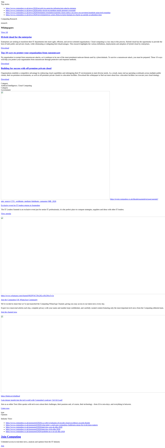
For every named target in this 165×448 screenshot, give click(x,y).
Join (2, 446)
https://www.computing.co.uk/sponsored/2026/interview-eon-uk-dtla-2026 (34, 427)
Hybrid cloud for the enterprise (16, 37)
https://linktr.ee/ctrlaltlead (10, 396)
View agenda (6, 214)
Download (5, 48)
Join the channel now (9, 312)
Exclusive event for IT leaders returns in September (20, 205)
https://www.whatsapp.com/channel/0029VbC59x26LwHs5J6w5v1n (27, 296)
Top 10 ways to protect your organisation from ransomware (30, 52)
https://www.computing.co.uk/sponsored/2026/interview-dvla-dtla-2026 (33, 429)
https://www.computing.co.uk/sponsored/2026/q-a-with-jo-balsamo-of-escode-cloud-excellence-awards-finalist (48, 423)
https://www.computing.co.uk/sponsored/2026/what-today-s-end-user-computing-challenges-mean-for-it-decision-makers (52, 425)
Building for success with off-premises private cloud (26, 68)
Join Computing (11, 436)
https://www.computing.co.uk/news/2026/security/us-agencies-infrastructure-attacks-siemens (41, 8)
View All (4, 32)
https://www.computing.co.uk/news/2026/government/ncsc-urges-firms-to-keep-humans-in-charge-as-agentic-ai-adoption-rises (54, 15)
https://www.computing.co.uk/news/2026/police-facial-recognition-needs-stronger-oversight (40, 10)
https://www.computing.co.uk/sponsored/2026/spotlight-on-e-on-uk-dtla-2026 (35, 431)
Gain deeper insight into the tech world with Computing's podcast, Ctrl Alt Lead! (31, 400)
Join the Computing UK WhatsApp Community (19, 300)
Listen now (5, 408)
